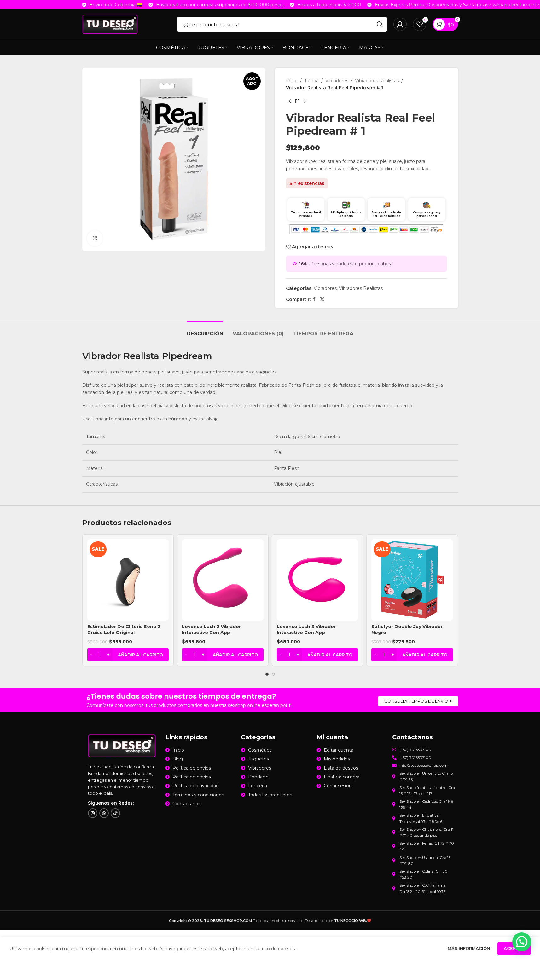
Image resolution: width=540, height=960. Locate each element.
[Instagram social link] (92, 813)
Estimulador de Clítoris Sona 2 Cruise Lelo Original (123, 630)
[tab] (205, 330)
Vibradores (336, 81)
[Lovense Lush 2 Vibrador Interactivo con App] (223, 580)
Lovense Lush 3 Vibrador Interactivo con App (306, 630)
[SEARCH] (380, 24)
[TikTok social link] (115, 813)
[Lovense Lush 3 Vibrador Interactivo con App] (317, 580)
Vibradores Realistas (377, 81)
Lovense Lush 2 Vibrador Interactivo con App (211, 630)
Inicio (292, 81)
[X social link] (322, 299)
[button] (128, 654)
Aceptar (514, 948)
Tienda (311, 81)
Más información (469, 948)
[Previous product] (289, 101)
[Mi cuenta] (400, 24)
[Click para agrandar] (95, 238)
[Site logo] (110, 24)
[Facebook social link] (314, 299)
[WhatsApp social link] (104, 813)
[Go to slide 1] (267, 674)
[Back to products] (297, 101)
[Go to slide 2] (273, 674)
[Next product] (305, 101)
